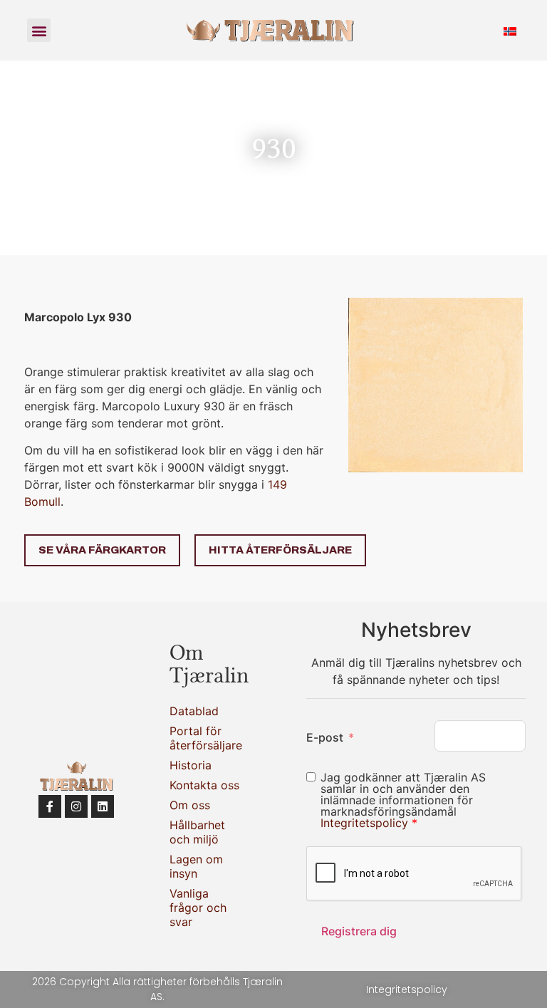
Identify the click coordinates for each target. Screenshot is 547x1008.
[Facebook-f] (49, 806)
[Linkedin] (102, 806)
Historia (191, 765)
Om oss (190, 805)
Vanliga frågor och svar (198, 907)
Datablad (194, 711)
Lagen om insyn (196, 866)
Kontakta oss (204, 785)
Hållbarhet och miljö (197, 832)
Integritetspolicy (366, 823)
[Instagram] (76, 806)
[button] (39, 30)
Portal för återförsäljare (206, 738)
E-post (324, 737)
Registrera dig (359, 931)
